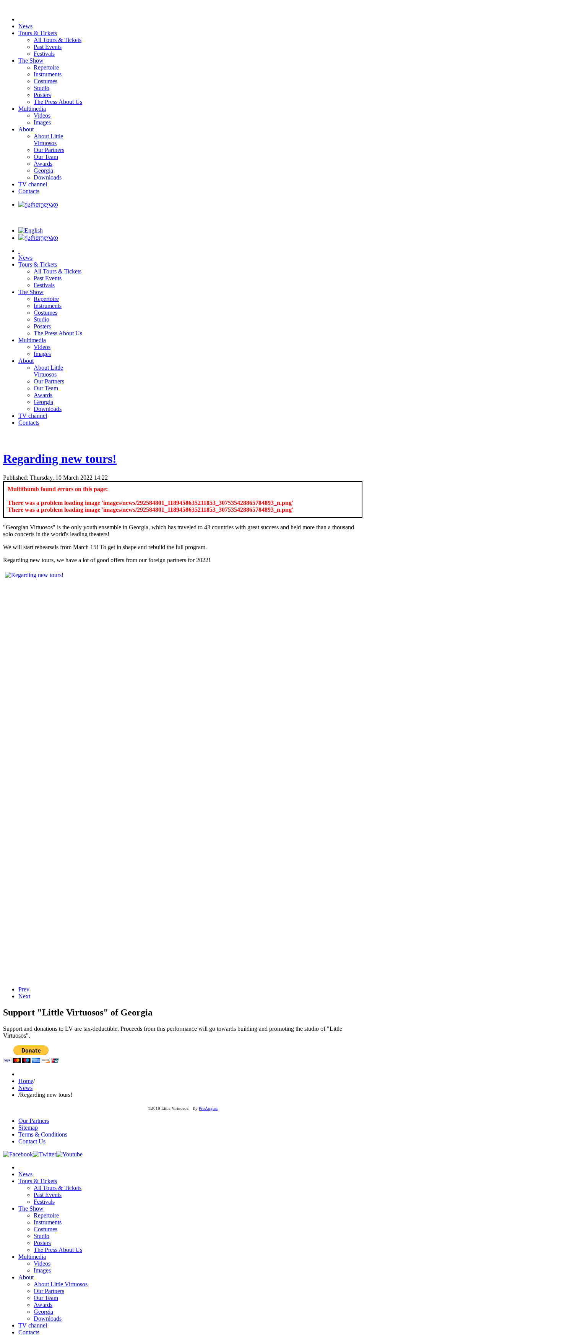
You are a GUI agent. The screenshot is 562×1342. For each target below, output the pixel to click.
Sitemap (28, 1127)
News (25, 1088)
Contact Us (31, 1141)
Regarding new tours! (60, 459)
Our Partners (33, 1120)
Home (25, 1081)
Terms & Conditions (42, 1134)
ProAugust (208, 1108)
